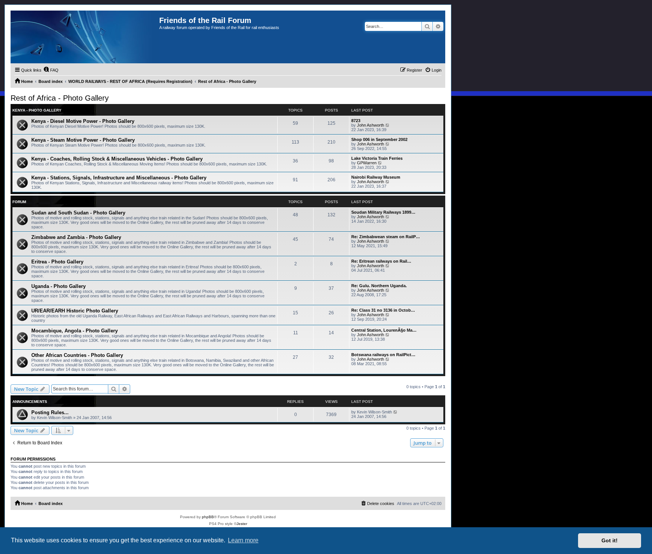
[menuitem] (50, 70)
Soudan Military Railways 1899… (383, 212)
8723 (355, 120)
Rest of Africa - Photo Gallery (60, 98)
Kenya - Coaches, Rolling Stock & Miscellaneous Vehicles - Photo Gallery (117, 159)
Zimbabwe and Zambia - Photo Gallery (76, 237)
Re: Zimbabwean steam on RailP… (385, 236)
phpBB (208, 517)
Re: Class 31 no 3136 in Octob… (383, 310)
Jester (242, 524)
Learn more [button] (243, 540)
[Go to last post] (395, 412)
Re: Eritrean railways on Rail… (381, 261)
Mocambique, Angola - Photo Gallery (74, 331)
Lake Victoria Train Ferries (377, 158)
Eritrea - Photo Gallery (57, 262)
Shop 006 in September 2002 (379, 139)
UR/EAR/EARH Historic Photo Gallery (74, 311)
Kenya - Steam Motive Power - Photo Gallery (83, 140)
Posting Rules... (50, 412)
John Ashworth (370, 125)
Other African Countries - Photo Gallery (77, 355)
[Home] (85, 37)
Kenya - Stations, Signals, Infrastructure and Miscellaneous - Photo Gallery (118, 178)
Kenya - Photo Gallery (37, 110)
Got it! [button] (609, 540)
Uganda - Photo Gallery (58, 286)
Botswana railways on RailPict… (383, 354)
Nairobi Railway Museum (375, 177)
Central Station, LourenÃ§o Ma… (384, 330)
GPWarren (367, 163)
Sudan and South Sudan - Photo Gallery (78, 213)
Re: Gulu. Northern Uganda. (379, 285)
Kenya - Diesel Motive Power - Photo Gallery (82, 121)
